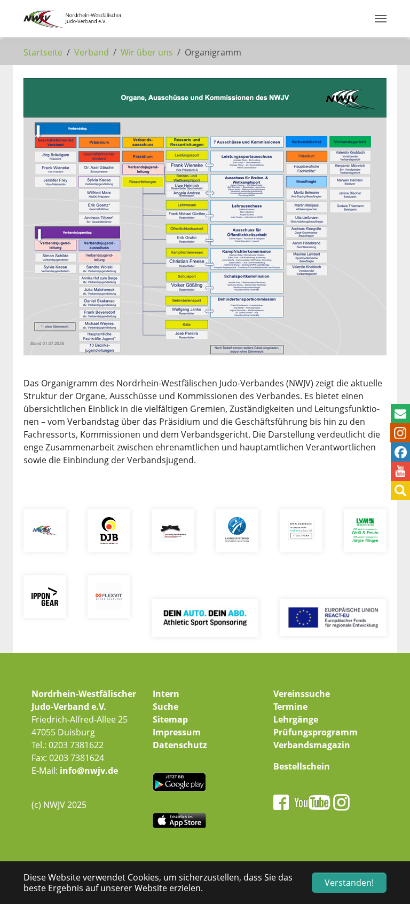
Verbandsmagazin (311, 745)
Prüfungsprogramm (315, 732)
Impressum (177, 732)
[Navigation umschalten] (381, 19)
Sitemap (170, 719)
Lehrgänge (295, 719)
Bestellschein (301, 766)
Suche (165, 706)
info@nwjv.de (89, 770)
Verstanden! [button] (349, 883)
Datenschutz (180, 745)
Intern (166, 694)
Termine (290, 706)
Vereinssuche (301, 694)
